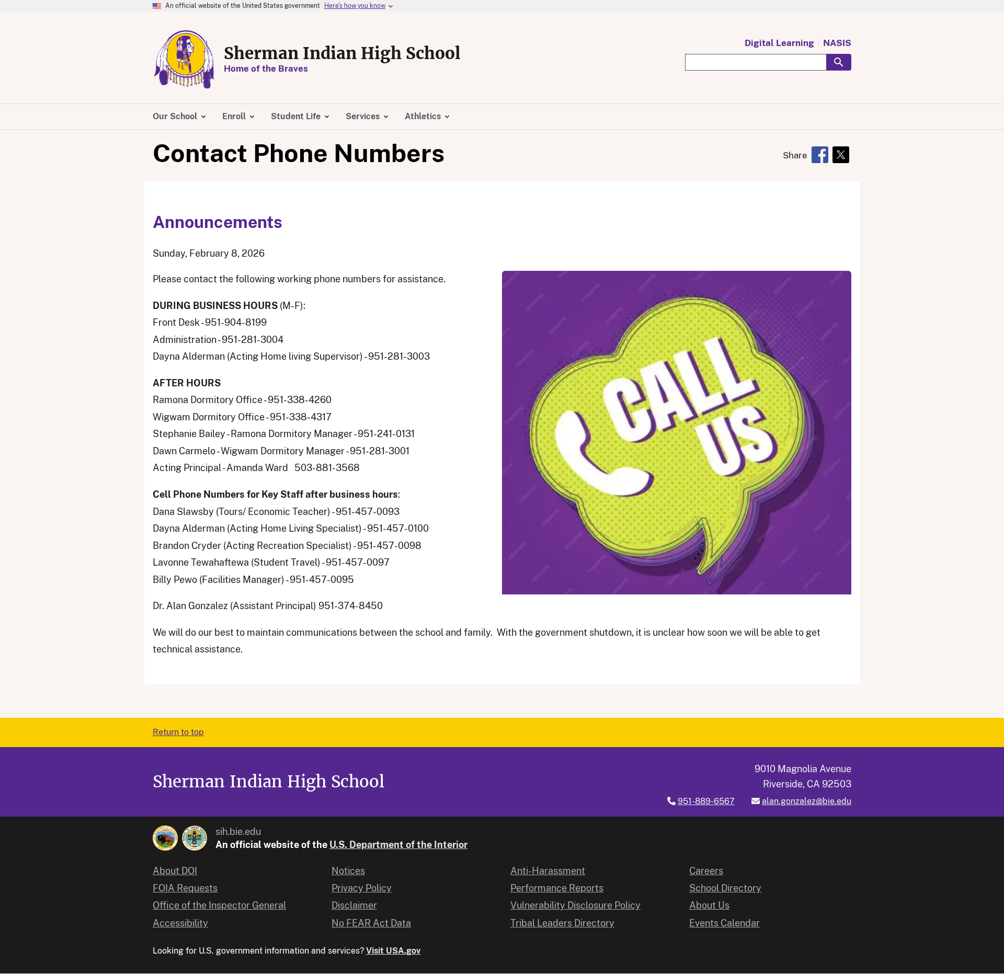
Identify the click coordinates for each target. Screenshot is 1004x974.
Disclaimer (354, 905)
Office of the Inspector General (219, 905)
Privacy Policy (362, 888)
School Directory (725, 888)
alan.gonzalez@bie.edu (806, 801)
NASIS (837, 43)
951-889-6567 (706, 801)
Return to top (178, 732)
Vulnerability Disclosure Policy (575, 905)
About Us (709, 905)
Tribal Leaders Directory (562, 923)
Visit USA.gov (393, 951)
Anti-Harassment (547, 870)
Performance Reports (556, 888)
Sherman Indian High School (342, 53)
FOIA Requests (185, 888)
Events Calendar (724, 923)
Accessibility (180, 923)
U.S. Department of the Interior (398, 844)
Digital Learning (779, 43)
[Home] (184, 59)
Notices (348, 870)
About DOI (175, 870)
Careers (706, 870)
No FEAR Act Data (371, 923)
